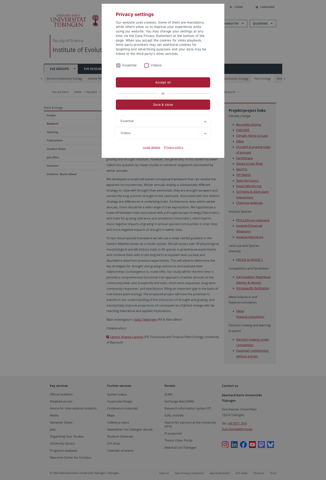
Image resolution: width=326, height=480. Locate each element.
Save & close (163, 105)
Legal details (151, 147)
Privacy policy (173, 147)
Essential (129, 65)
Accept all (163, 82)
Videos (156, 65)
